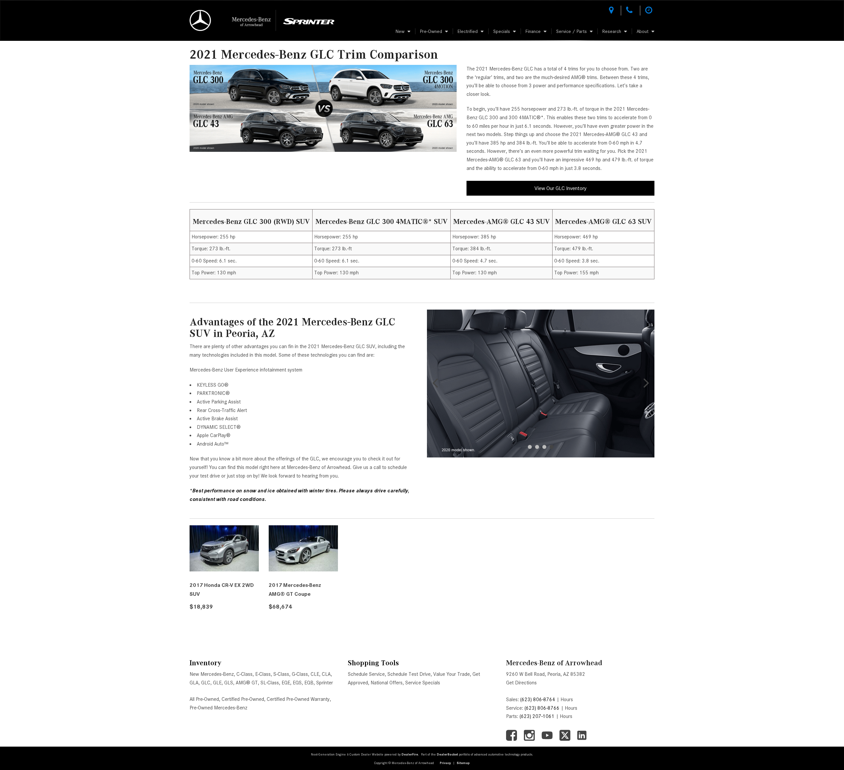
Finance (533, 31)
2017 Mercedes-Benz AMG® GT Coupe (295, 589)
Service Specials (422, 683)
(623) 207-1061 (537, 716)
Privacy (445, 763)
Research (611, 31)
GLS (228, 683)
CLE (315, 674)
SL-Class (269, 683)
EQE (286, 683)
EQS (297, 683)
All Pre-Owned (204, 699)
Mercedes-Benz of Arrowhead (554, 663)
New (400, 31)
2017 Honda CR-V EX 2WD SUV (222, 589)
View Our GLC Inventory (560, 188)
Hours (566, 699)
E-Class (263, 674)
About (642, 31)
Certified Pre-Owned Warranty (298, 699)
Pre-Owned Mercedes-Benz (218, 708)
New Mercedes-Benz (212, 674)
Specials (501, 31)
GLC (205, 683)
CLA (326, 674)
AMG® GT (247, 683)
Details (208, 623)
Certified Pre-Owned (243, 699)
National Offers (387, 683)
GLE (217, 683)
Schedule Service (366, 674)
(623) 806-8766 (542, 708)
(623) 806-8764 (537, 699)
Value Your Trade (451, 674)
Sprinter (324, 683)
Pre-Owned (431, 31)
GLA (194, 683)
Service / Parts (571, 31)
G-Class (300, 674)
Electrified (468, 31)
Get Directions (521, 683)
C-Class (244, 674)
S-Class (281, 674)
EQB (309, 683)
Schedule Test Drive (409, 674)
